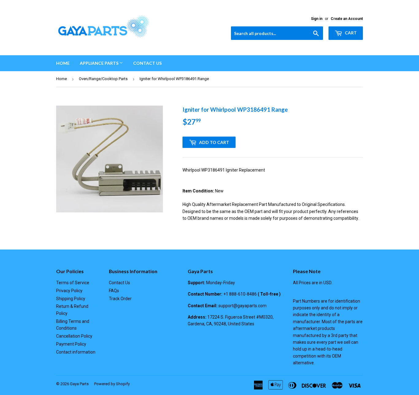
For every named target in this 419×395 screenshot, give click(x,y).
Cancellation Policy (74, 336)
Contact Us (147, 63)
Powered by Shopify (112, 383)
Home (63, 63)
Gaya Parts (79, 383)
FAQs (114, 290)
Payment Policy (71, 344)
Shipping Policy (70, 298)
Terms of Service (72, 282)
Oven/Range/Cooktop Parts (103, 78)
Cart (350, 32)
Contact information (75, 352)
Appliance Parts (99, 63)
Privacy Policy (69, 290)
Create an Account (347, 19)
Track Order (120, 298)
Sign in (316, 19)
